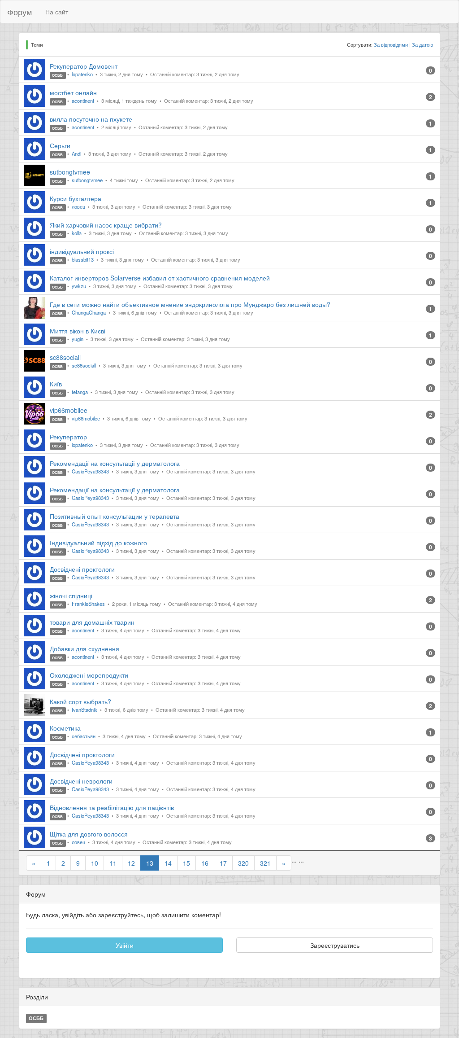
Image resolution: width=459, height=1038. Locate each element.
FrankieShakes (89, 603)
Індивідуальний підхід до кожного (98, 542)
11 (113, 862)
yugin (78, 338)
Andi (77, 153)
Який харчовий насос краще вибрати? (106, 224)
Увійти (125, 945)
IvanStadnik (85, 709)
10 (94, 862)
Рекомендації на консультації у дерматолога (115, 463)
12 (131, 862)
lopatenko (83, 74)
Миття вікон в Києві (77, 330)
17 (223, 862)
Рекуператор (68, 436)
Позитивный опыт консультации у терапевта (114, 516)
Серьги (60, 145)
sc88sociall (65, 357)
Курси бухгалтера (75, 198)
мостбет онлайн (73, 92)
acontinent (83, 100)
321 (265, 862)
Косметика (65, 727)
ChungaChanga (89, 312)
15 (186, 862)
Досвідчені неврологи (81, 780)
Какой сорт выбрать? (80, 701)
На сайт (56, 11)
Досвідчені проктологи (82, 569)
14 (168, 862)
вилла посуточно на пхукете (91, 118)
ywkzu (79, 285)
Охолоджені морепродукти (89, 674)
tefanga (80, 391)
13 (149, 862)
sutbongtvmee (70, 171)
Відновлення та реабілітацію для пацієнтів (112, 807)
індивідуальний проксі (82, 251)
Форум (19, 12)
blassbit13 (83, 259)
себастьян (84, 736)
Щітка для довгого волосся (89, 833)
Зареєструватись (334, 945)
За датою (422, 44)
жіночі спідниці (71, 595)
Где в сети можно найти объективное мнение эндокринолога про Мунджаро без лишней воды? (190, 304)
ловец (79, 206)
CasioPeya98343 (91, 471)
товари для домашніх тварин (92, 622)
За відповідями (391, 44)
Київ (56, 383)
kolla (77, 233)
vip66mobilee (68, 410)
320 (243, 862)
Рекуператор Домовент (83, 65)
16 (204, 862)
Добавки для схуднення (84, 648)
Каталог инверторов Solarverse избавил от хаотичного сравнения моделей (160, 277)
